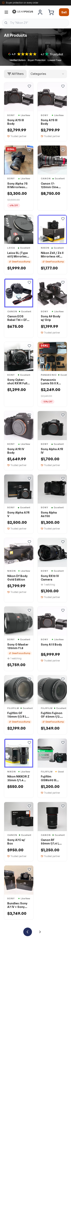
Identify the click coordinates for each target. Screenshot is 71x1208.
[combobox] (35, 23)
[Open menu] (6, 12)
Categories (38, 74)
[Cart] (51, 12)
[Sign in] (40, 12)
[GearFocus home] (22, 12)
